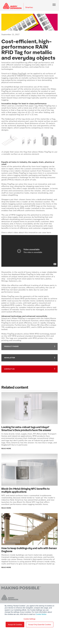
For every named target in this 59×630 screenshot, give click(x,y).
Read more (6, 567)
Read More (6, 449)
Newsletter (9, 358)
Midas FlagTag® (19, 73)
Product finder (11, 346)
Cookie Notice (41, 614)
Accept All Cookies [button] (15, 624)
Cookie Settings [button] (29, 619)
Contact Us (9, 369)
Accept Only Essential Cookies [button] (39, 624)
